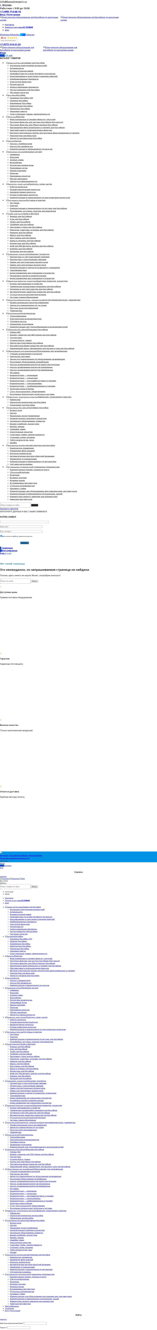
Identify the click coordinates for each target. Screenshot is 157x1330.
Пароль (3, 1327)
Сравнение (9, 1308)
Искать (34, 505)
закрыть (3, 876)
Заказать (24, 543)
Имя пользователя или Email (12, 1323)
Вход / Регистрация (12, 1311)
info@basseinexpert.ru (13, 1)
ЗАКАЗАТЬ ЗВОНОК (9, 508)
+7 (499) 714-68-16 (10, 11)
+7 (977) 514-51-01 (10, 44)
